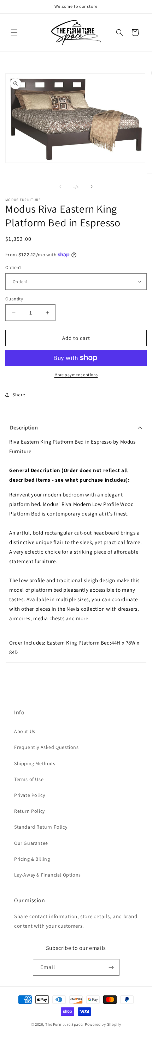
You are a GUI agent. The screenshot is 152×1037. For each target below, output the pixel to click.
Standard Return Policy (40, 827)
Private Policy (29, 795)
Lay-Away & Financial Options (47, 875)
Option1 (13, 267)
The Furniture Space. (64, 1024)
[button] (14, 32)
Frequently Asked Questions (46, 747)
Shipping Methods (34, 763)
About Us (24, 731)
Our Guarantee (31, 843)
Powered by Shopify (103, 1024)
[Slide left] (60, 186)
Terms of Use (28, 779)
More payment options (76, 374)
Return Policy (29, 811)
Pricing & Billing (32, 859)
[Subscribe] (111, 967)
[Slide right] (91, 186)
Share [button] (18, 394)
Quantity (14, 299)
